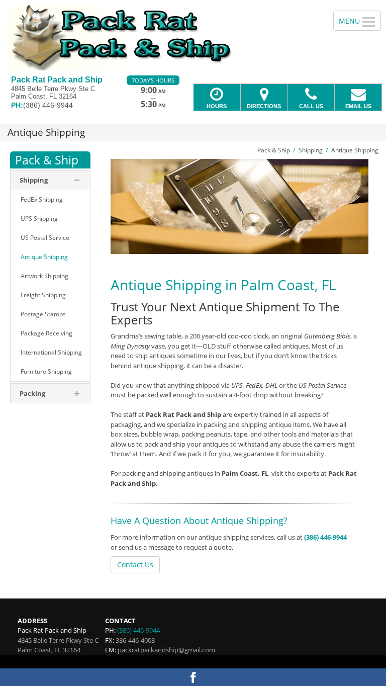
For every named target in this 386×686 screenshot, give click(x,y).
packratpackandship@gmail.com (166, 649)
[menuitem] (50, 199)
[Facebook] (193, 677)
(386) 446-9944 (325, 537)
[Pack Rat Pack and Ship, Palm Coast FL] (193, 37)
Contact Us (135, 564)
